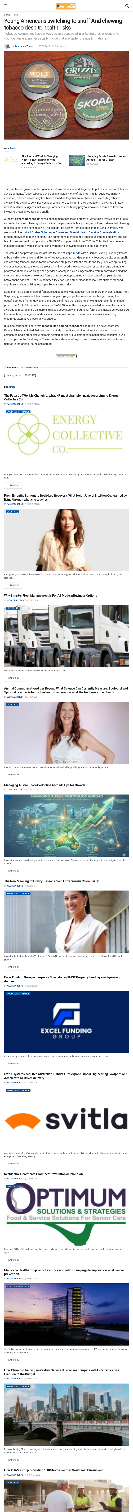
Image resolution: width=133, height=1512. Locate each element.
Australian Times (24, 46)
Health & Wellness (18, 1286)
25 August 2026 (33, 504)
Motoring (13, 608)
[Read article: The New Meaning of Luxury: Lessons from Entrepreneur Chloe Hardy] (66, 922)
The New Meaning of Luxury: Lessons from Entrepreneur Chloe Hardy (51, 881)
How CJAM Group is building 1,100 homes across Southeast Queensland (53, 1470)
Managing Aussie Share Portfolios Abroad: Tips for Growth (44, 785)
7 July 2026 (32, 697)
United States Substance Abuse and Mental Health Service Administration (71, 232)
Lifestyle (12, 512)
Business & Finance (18, 412)
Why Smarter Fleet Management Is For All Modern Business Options (50, 595)
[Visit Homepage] (65, 6)
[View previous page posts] (63, 177)
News (15, 15)
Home (7, 15)
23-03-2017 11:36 (47, 46)
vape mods (73, 253)
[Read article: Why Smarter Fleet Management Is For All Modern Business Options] (66, 636)
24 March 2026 (33, 1475)
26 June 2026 (32, 986)
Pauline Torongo (15, 404)
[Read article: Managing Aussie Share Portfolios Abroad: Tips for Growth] (77, 160)
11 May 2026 (31, 1083)
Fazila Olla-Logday (16, 600)
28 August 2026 (30, 167)
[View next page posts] (69, 177)
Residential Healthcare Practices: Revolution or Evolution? (44, 1174)
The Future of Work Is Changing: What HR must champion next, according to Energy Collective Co (41, 160)
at (8, 798)
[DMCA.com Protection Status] (66, 356)
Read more (14, 484)
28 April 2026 (32, 1279)
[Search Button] (127, 6)
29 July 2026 (33, 600)
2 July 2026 (93, 164)
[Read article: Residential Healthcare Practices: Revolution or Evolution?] (66, 1214)
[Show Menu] (5, 6)
